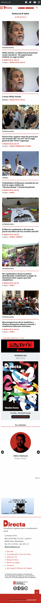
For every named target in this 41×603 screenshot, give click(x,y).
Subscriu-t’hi (12, 557)
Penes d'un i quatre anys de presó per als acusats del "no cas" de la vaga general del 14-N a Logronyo (20, 139)
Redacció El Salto (11, 60)
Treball (5, 178)
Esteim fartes (20, 458)
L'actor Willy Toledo (11, 97)
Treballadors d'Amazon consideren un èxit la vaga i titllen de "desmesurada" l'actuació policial (20, 185)
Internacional (8, 48)
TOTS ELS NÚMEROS (20, 417)
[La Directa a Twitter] (30, 2)
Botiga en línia (12, 560)
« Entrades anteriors (10, 338)
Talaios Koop (23, 599)
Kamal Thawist (16, 237)
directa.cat (6, 2)
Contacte (10, 565)
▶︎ (39, 452)
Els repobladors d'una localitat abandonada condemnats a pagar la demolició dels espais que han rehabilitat (19, 277)
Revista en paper (13, 563)
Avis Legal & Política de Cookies (19, 568)
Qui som (10, 551)
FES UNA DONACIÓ (29, 8)
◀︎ (3, 452)
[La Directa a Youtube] (35, 2)
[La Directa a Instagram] (39, 2)
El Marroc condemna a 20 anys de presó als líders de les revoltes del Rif (20, 230)
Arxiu (12, 192)
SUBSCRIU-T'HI (21, 8)
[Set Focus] (36, 7)
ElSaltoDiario (21, 17)
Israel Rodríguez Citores (20, 146)
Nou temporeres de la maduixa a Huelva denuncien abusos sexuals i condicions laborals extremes (19, 324)
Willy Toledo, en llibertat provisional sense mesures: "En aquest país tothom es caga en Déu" (20, 55)
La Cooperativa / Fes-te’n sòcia (19, 554)
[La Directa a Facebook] (26, 2)
